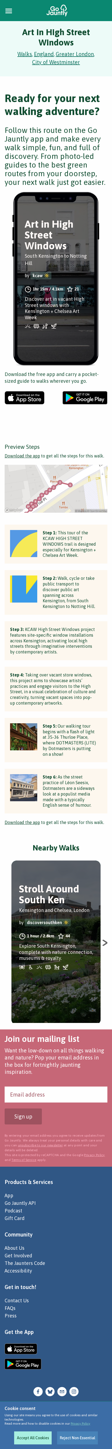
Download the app (22, 455)
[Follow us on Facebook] (38, 1391)
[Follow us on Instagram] (74, 1391)
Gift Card (14, 1218)
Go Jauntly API (20, 1203)
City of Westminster (56, 62)
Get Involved (18, 1255)
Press (11, 1316)
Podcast (13, 1211)
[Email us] (62, 1391)
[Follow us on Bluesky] (50, 1391)
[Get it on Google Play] (85, 397)
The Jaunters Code (25, 1263)
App (9, 1195)
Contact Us (17, 1300)
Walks (24, 54)
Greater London (75, 54)
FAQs (10, 1308)
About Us (14, 1248)
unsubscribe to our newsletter (40, 1145)
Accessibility (18, 1271)
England (44, 54)
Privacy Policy (80, 1423)
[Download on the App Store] (25, 397)
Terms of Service (23, 1160)
